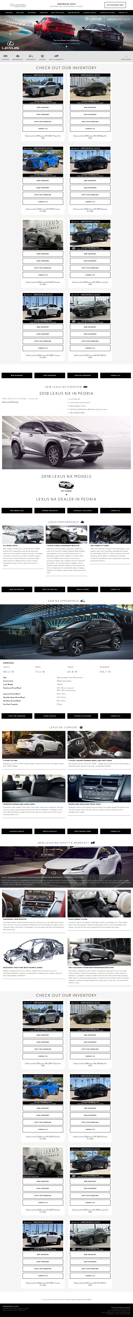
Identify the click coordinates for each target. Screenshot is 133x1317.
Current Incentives (50, 510)
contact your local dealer (83, 1299)
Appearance (31, 59)
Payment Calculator (82, 716)
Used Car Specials (49, 589)
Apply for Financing (42, 121)
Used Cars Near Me (113, 1311)
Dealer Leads (125, 1311)
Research (9, 12)
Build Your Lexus (57, 12)
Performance (17, 59)
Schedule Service (89, 12)
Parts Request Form (83, 831)
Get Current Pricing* (10, 402)
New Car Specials (17, 589)
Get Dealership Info (115, 5)
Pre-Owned (32, 12)
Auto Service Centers (122, 1312)
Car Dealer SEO (125, 1314)
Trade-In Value (50, 716)
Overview (5, 59)
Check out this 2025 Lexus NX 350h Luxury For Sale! (90, 283)
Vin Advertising (125, 1309)
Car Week (115, 1309)
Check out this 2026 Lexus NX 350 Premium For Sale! (43, 210)
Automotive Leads (112, 1314)
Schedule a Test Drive (83, 510)
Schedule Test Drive (107, 12)
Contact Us (123, 12)
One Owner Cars (17, 510)
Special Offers (83, 589)
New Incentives (74, 12)
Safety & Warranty (56, 59)
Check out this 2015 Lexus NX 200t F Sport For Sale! (43, 137)
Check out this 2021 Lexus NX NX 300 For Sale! (90, 356)
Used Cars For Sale (107, 1312)
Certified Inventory (82, 375)
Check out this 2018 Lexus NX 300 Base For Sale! (90, 137)
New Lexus (20, 12)
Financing (44, 12)
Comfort (42, 59)
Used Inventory (42, 114)
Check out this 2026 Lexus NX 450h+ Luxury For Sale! (43, 356)
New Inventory (43, 107)
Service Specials (50, 831)
